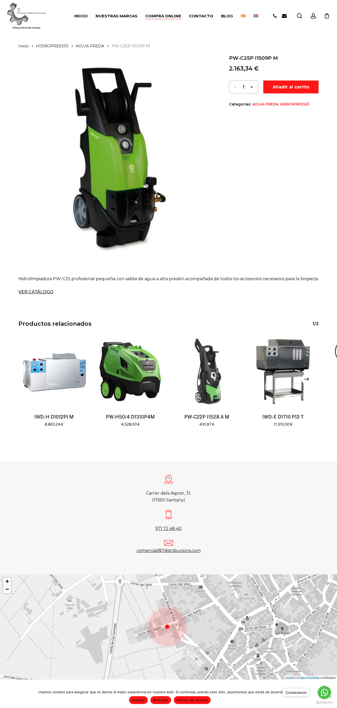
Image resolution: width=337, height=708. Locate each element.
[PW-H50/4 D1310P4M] (130, 371)
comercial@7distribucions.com (169, 550)
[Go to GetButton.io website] (324, 702)
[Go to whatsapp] (324, 692)
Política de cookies (192, 700)
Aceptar (138, 700)
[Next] (306, 379)
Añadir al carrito (291, 86)
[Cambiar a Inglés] (256, 16)
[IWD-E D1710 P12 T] (283, 371)
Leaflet (289, 677)
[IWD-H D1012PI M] (54, 371)
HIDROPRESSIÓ (52, 46)
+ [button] (7, 581)
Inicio (23, 46)
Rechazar (160, 700)
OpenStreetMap (309, 677)
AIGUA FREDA (90, 46)
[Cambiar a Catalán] (243, 16)
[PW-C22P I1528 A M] (206, 371)
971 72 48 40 (168, 528)
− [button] (7, 589)
